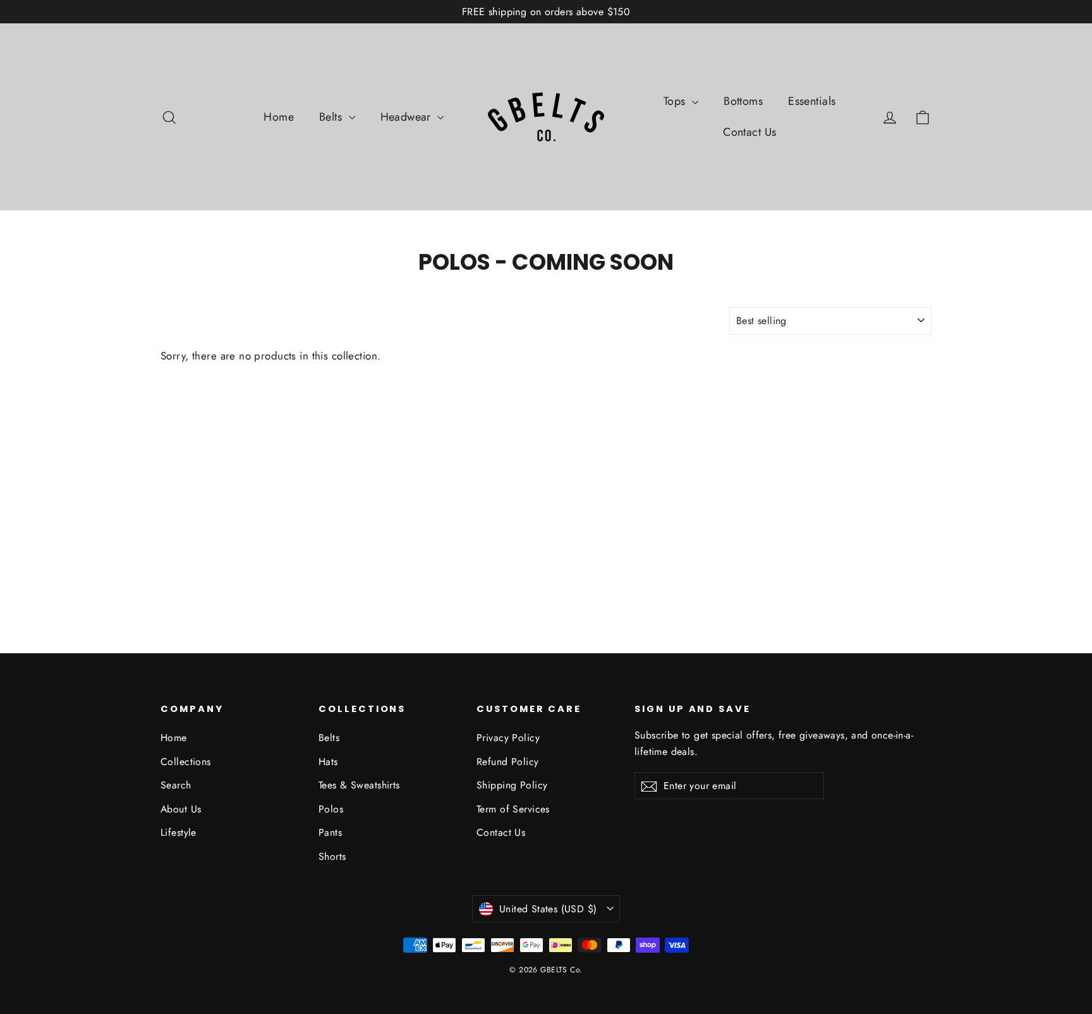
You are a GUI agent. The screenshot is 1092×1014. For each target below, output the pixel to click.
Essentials (811, 101)
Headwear (407, 117)
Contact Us (749, 132)
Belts (332, 117)
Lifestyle (179, 832)
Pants (330, 832)
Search (176, 785)
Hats (328, 761)
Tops (676, 101)
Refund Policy (507, 761)
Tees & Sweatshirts (359, 785)
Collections (186, 761)
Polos (330, 809)
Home (279, 117)
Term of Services (513, 809)
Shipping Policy (511, 785)
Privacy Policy (508, 737)
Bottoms (743, 101)
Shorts (332, 856)
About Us (181, 809)
